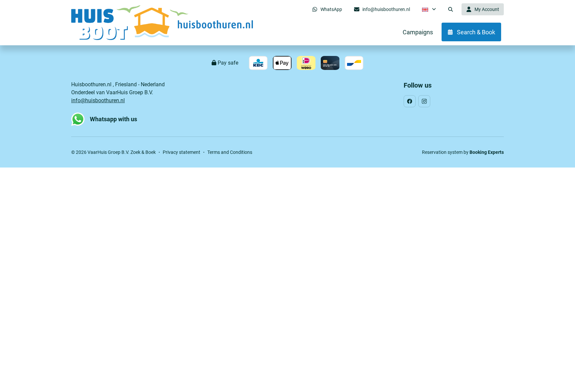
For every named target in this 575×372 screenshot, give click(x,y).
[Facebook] (410, 101)
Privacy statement (181, 152)
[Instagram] (424, 101)
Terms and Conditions (229, 152)
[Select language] (429, 9)
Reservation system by (463, 152)
